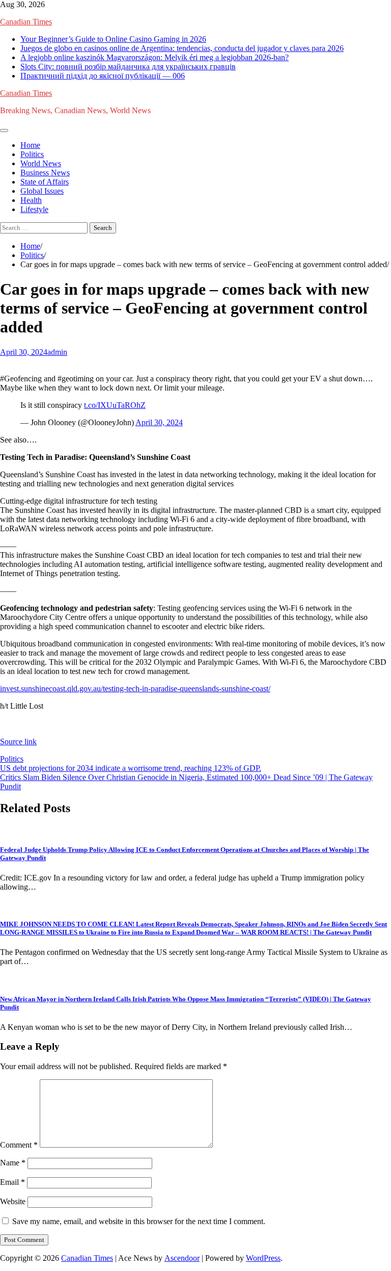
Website (12, 1201)
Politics (32, 154)
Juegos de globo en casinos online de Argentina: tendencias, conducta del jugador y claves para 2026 (182, 48)
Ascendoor (182, 1258)
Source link (18, 741)
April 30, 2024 (159, 422)
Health (31, 200)
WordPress (263, 1258)
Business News (45, 172)
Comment (19, 1144)
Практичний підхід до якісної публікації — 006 (102, 75)
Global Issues (42, 191)
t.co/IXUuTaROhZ (115, 405)
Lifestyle (34, 209)
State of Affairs (44, 181)
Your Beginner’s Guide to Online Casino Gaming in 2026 (113, 39)
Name (12, 1162)
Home (30, 145)
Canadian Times (26, 21)
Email (12, 1182)
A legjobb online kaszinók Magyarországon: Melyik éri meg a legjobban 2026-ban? (154, 57)
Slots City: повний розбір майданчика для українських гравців (128, 66)
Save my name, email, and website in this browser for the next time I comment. (138, 1221)
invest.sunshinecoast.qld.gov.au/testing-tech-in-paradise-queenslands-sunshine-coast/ (135, 688)
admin (57, 352)
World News (40, 163)
